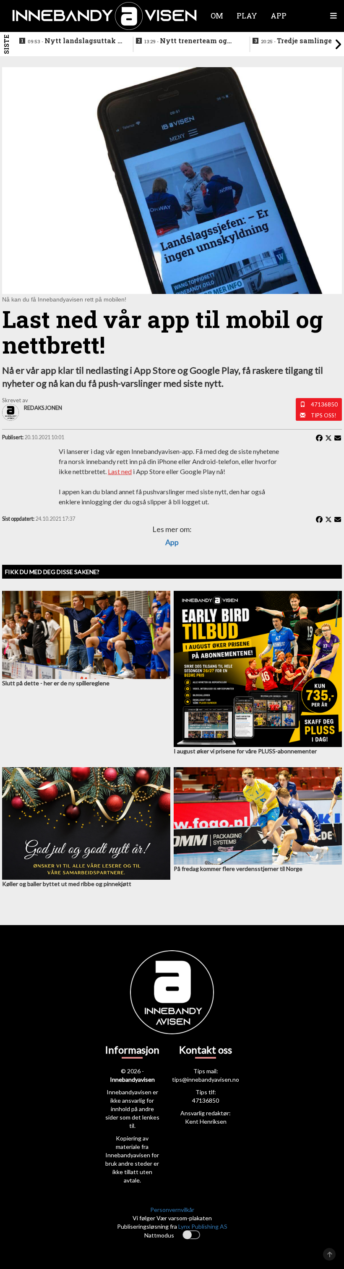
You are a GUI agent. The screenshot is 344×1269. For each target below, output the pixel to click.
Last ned (120, 471)
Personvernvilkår (172, 1209)
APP (279, 15)
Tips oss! (323, 415)
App (172, 542)
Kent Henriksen (206, 1121)
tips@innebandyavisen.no (205, 1079)
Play (247, 15)
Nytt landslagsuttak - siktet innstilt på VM (74, 41)
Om (217, 15)
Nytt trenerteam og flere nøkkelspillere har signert (185, 41)
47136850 (324, 404)
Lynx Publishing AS (202, 1226)
